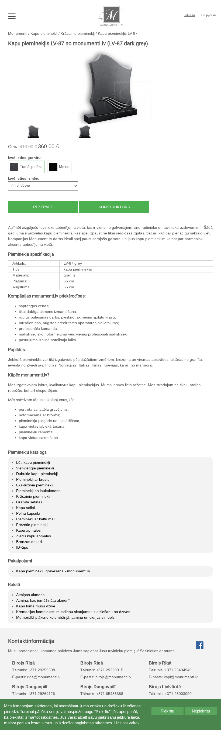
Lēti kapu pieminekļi (33, 462)
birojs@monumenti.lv (113, 677)
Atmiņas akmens (30, 595)
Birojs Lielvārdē (165, 686)
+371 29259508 (41, 670)
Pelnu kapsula (28, 513)
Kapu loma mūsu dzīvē (35, 606)
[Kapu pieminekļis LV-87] (110, 85)
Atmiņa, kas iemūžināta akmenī (43, 600)
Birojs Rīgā (23, 662)
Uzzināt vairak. (127, 723)
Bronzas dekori (29, 541)
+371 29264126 (41, 693)
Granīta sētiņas (29, 502)
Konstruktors (114, 207)
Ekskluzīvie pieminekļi (34, 485)
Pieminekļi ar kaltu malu (36, 519)
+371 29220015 (109, 670)
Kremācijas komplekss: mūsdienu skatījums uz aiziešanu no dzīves (73, 612)
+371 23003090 (178, 693)
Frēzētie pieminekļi (32, 525)
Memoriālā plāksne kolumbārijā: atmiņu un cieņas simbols (65, 617)
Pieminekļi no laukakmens (38, 491)
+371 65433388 (109, 693)
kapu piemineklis (78, 269)
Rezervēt (43, 207)
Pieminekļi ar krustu (33, 479)
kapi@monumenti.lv (181, 677)
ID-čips (22, 547)
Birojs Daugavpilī (29, 686)
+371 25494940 (178, 670)
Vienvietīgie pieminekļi (35, 468)
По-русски (208, 15)
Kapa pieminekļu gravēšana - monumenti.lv (53, 571)
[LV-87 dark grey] (33, 131)
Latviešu (189, 15)
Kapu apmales (28, 530)
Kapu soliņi (25, 508)
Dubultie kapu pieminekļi (37, 474)
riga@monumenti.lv (43, 677)
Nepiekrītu (201, 711)
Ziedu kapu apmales (33, 536)
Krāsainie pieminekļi (33, 496)
